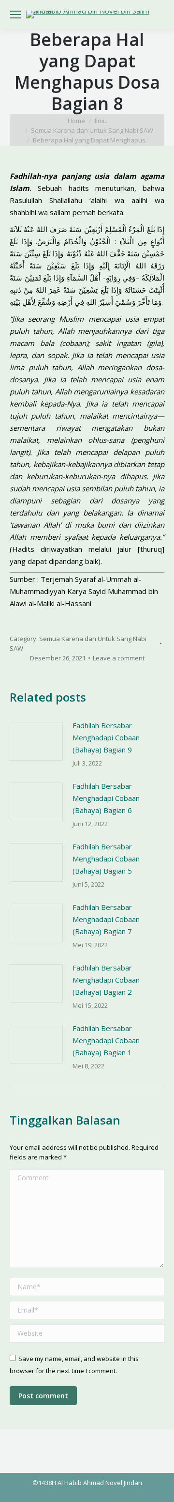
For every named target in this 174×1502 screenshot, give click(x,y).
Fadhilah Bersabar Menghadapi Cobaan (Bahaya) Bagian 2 (106, 980)
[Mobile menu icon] (15, 14)
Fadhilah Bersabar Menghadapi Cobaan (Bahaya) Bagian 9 (106, 737)
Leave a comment (119, 658)
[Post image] (36, 741)
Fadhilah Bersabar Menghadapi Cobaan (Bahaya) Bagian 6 (106, 798)
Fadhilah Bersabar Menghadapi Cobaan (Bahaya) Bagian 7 (106, 919)
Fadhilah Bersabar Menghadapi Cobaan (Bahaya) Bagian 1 (106, 1040)
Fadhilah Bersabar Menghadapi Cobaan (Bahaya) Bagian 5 (106, 859)
